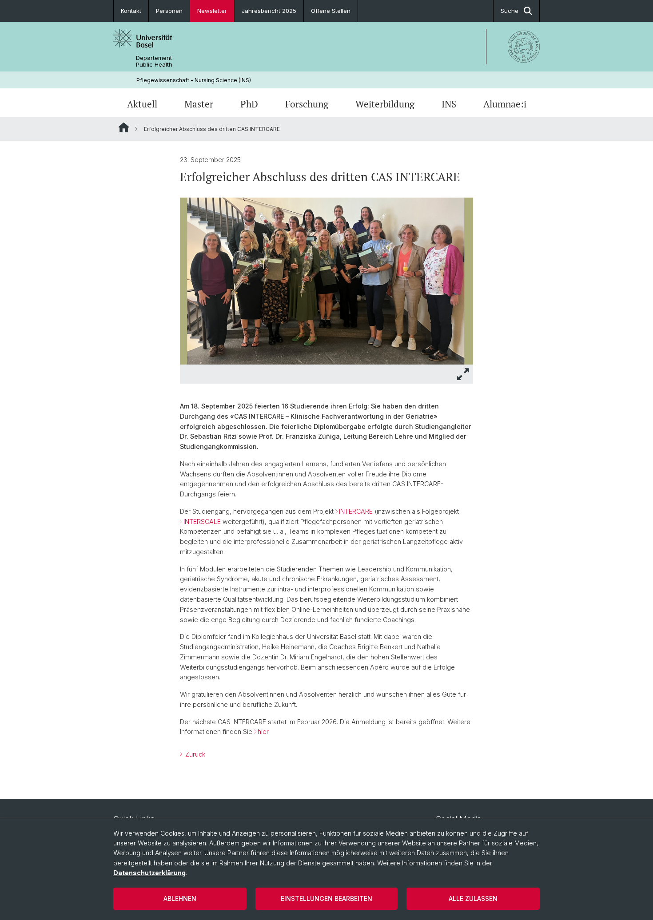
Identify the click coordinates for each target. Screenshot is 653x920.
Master (198, 104)
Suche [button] (509, 10)
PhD (249, 104)
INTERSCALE (202, 521)
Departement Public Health (154, 61)
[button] (463, 374)
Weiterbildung (384, 104)
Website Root (124, 127)
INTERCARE (356, 511)
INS (449, 104)
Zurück (194, 754)
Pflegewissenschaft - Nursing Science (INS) (193, 80)
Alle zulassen (473, 898)
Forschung (306, 104)
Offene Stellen (330, 10)
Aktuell (142, 104)
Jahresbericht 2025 (269, 10)
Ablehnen (179, 898)
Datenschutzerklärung (149, 872)
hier (263, 731)
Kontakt (131, 10)
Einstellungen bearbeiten (326, 898)
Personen (169, 10)
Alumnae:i (504, 104)
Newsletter (212, 10)
